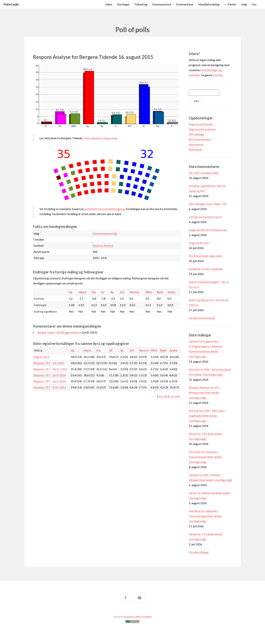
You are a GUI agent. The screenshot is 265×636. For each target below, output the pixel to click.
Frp (94, 292)
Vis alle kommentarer (202, 318)
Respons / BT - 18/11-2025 (50, 369)
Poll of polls (11, 4)
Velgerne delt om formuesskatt (208, 230)
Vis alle (163, 396)
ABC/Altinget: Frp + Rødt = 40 (207, 203)
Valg (244, 4)
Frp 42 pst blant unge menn (205, 256)
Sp (112, 292)
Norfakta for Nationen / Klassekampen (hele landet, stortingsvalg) (205, 457)
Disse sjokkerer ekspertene (100, 138)
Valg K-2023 (41, 356)
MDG (149, 292)
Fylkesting (140, 4)
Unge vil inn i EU (199, 243)
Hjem (108, 4)
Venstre (134, 292)
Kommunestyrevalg (105, 233)
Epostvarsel (196, 144)
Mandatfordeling (209, 4)
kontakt (218, 75)
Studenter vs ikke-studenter (206, 269)
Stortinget (123, 4)
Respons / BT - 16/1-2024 (50, 381)
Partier (232, 4)
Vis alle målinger (199, 552)
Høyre (82, 292)
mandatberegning (104, 209)
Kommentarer (184, 4)
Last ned (174, 396)
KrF (122, 292)
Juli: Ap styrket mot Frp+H (205, 217)
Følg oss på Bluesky (201, 124)
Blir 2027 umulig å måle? (204, 172)
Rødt (160, 292)
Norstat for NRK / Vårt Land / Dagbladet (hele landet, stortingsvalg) (207, 415)
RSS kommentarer (200, 139)
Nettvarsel (195, 149)
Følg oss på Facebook (202, 129)
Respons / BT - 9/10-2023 (50, 387)
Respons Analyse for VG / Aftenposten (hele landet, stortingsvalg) (204, 392)
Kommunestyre (161, 4)
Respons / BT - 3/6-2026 (49, 363)
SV (102, 292)
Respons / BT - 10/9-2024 (50, 375)
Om (254, 4)
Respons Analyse (103, 245)
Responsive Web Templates (138, 616)
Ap (70, 292)
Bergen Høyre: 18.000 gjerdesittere (59, 332)
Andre (171, 292)
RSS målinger (197, 134)
